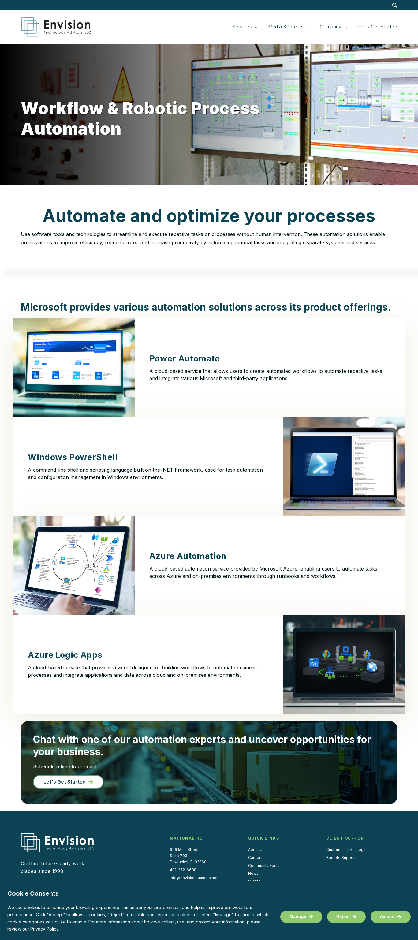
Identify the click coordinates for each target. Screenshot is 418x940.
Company (330, 27)
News (253, 873)
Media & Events (286, 27)
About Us (256, 850)
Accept (387, 916)
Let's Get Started (64, 782)
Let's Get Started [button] (377, 27)
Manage (297, 916)
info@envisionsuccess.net (194, 878)
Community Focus (264, 865)
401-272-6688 (183, 870)
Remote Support (341, 858)
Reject (343, 916)
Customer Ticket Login (346, 850)
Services (242, 27)
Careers (255, 858)
